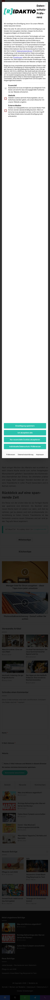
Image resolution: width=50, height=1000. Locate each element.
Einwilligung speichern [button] (25, 426)
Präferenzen (10, 454)
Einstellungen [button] (17, 57)
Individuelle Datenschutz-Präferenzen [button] (25, 446)
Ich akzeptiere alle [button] (25, 433)
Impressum (40, 454)
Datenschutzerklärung (24, 51)
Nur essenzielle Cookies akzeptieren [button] (25, 440)
